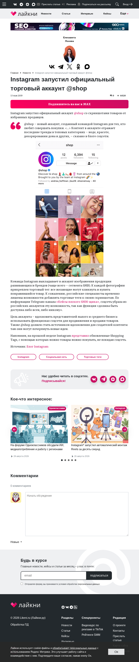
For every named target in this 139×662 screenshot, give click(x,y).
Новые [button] (15, 542)
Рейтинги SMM (91, 634)
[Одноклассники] (78, 67)
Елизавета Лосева (69, 39)
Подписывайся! (54, 381)
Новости (46, 13)
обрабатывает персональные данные (74, 648)
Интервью (87, 13)
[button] (62, 460)
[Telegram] (61, 67)
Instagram (23, 357)
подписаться (99, 575)
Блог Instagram (37, 346)
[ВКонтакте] (52, 67)
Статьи (66, 13)
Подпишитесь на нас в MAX (69, 104)
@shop (79, 113)
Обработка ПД (20, 624)
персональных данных (89, 584)
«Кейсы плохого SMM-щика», (78, 301)
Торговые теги (93, 357)
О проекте (119, 625)
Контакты (119, 630)
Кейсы (107, 13)
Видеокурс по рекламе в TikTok (92, 627)
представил (80, 335)
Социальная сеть (56, 357)
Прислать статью (119, 638)
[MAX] (87, 67)
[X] (69, 67)
